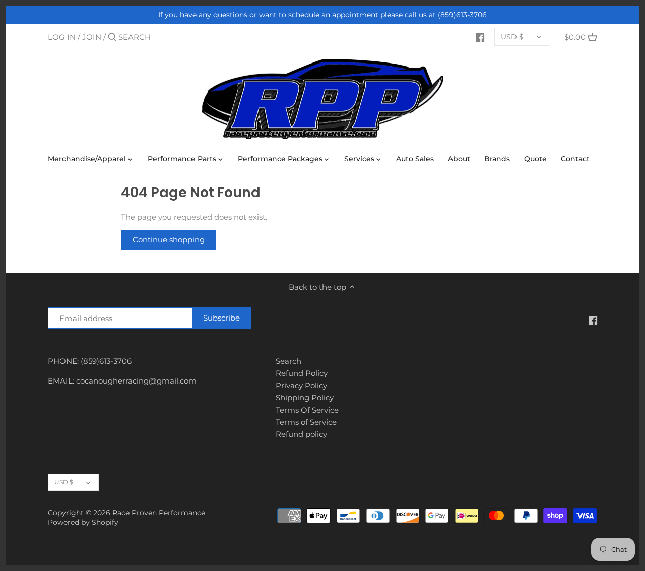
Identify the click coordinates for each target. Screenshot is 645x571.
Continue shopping (169, 239)
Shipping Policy (305, 397)
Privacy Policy (301, 385)
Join (91, 37)
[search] (161, 37)
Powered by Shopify (83, 522)
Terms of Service (306, 422)
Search (288, 361)
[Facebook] (480, 36)
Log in (62, 37)
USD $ (512, 37)
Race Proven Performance (158, 513)
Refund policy (301, 434)
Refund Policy (302, 373)
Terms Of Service (307, 410)
